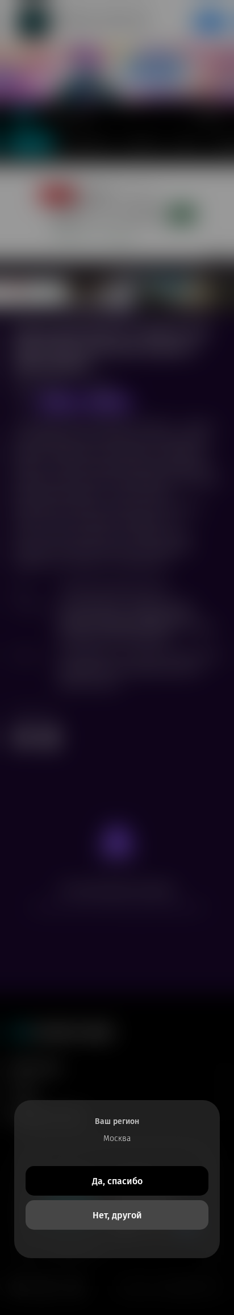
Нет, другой (117, 1215)
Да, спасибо (117, 1181)
